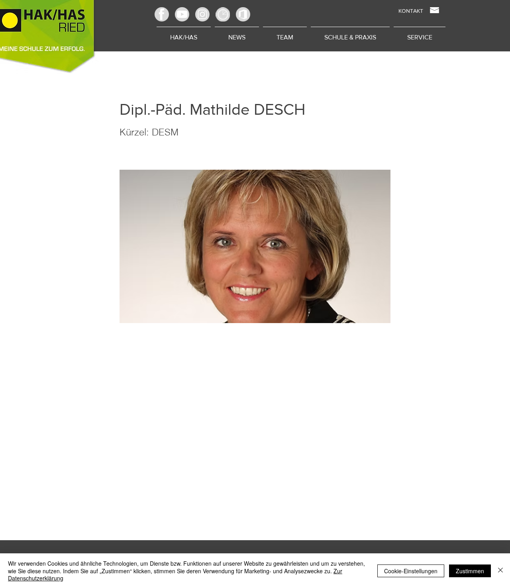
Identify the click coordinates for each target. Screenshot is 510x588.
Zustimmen (470, 571)
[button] (285, 34)
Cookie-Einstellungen (410, 571)
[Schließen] (500, 571)
